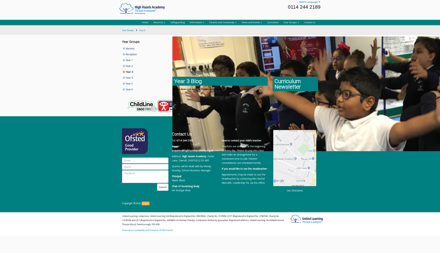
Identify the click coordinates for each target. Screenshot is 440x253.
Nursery (129, 48)
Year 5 (129, 83)
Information (196, 22)
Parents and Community (222, 22)
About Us (158, 22)
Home (145, 22)
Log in (145, 203)
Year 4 (129, 77)
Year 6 (129, 89)
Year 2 (129, 66)
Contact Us (309, 22)
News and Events (251, 22)
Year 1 (129, 60)
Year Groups (290, 22)
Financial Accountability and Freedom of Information (147, 230)
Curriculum (272, 22)
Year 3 (129, 71)
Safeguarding (177, 22)
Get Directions (295, 190)
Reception (131, 54)
